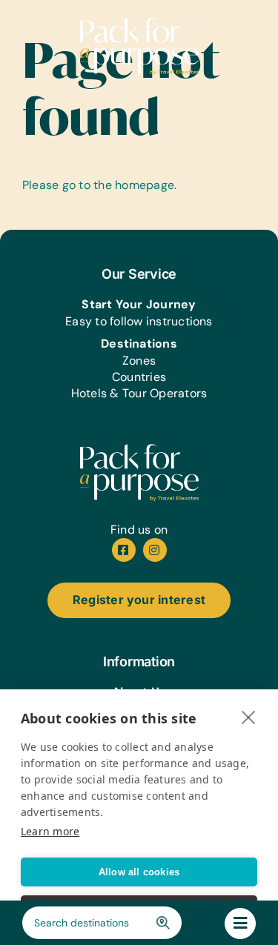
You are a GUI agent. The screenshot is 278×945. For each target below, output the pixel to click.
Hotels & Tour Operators (139, 393)
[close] (248, 717)
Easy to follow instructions (138, 321)
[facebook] (124, 550)
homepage (144, 185)
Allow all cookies (139, 872)
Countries (139, 377)
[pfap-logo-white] (139, 449)
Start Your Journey (139, 304)
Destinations (139, 343)
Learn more (50, 831)
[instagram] (155, 550)
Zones (139, 360)
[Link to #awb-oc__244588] (240, 923)
